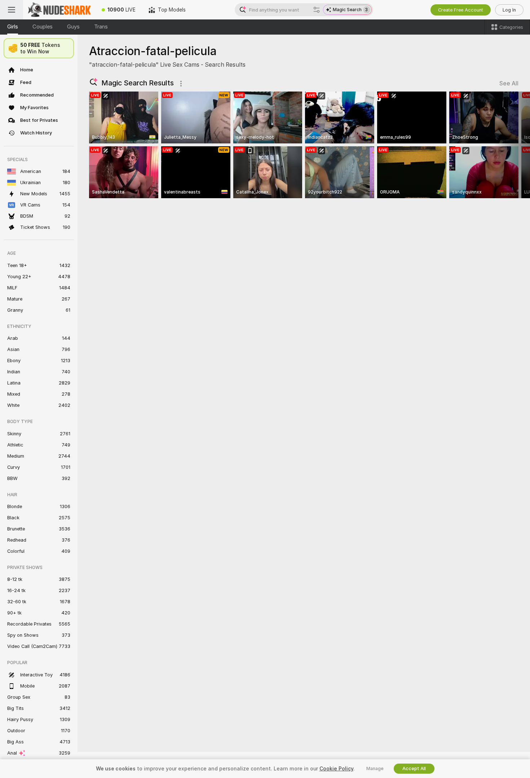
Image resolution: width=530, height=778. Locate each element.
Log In (509, 10)
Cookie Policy (336, 769)
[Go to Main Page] (59, 9)
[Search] (317, 10)
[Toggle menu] (11, 9)
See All (508, 83)
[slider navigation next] (512, 145)
